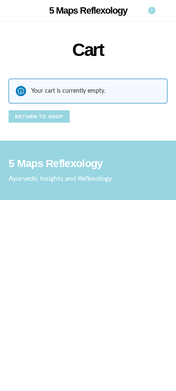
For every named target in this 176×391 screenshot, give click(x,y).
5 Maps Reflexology (88, 10)
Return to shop (39, 116)
